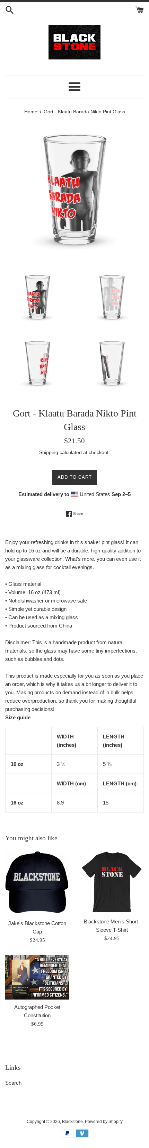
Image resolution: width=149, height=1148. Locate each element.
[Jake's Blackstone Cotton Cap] (37, 883)
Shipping (48, 452)
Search (13, 1083)
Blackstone (72, 1121)
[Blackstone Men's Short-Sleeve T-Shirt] (112, 882)
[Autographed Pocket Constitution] (37, 977)
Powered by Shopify (104, 1121)
